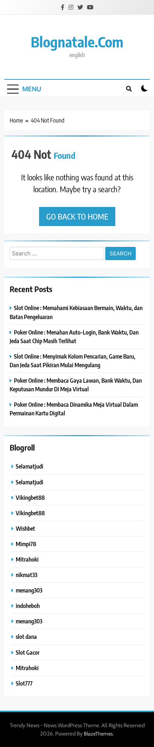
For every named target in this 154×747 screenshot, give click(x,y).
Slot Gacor (27, 652)
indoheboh (28, 605)
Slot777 (24, 683)
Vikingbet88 (30, 497)
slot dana (26, 636)
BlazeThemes (98, 733)
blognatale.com (77, 42)
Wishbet (25, 528)
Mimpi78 (26, 544)
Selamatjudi (29, 466)
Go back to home (77, 216)
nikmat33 (26, 574)
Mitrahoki (27, 559)
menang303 (29, 590)
